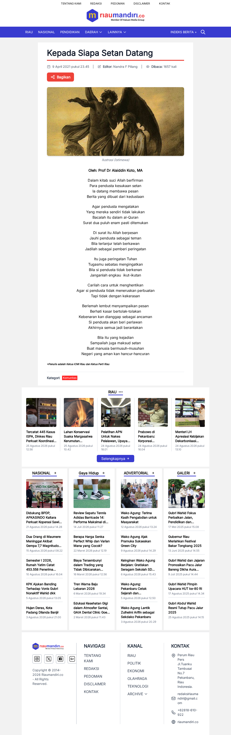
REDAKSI (96, 2)
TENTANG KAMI (71, 2)
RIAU (29, 32)
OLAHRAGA (137, 678)
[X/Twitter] (48, 658)
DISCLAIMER (142, 2)
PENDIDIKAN (70, 32)
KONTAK (164, 2)
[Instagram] (37, 658)
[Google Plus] (72, 658)
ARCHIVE (135, 694)
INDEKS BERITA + (184, 32)
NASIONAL (46, 32)
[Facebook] (60, 658)
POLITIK (134, 663)
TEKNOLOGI (137, 686)
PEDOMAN (118, 2)
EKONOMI (135, 671)
